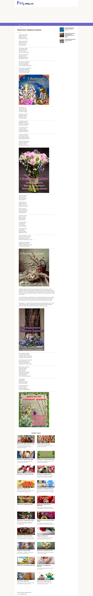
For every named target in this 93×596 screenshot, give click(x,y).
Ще (29, 24)
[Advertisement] (46, 14)
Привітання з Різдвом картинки (25, 504)
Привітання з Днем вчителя (44, 581)
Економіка (66, 30)
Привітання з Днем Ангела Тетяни (25, 443)
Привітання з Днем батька (23, 488)
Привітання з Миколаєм (23, 581)
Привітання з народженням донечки (44, 566)
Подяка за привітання (42, 535)
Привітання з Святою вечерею (24, 535)
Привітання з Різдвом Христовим (25, 520)
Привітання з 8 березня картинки (25, 474)
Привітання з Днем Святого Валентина (44, 505)
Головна (19, 24)
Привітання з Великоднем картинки (26, 565)
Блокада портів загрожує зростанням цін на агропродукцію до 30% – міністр (70, 35)
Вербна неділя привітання (43, 443)
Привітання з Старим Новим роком (45, 459)
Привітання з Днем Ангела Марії (25, 459)
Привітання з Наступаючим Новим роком (45, 521)
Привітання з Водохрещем (23, 550)
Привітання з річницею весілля (45, 550)
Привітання (25, 24)
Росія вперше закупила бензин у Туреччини (69, 28)
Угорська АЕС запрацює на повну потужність (70, 40)
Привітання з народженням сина (45, 488)
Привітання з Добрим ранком (44, 474)
